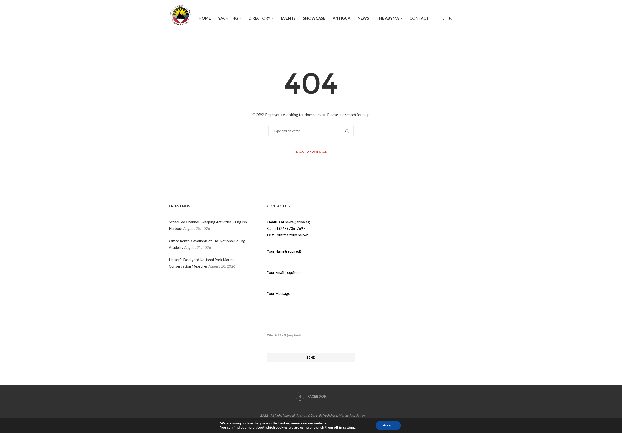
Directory (259, 18)
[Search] (442, 18)
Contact (419, 18)
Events (288, 18)
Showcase (314, 18)
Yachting (228, 18)
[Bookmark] (450, 18)
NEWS (363, 18)
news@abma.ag (297, 222)
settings (349, 427)
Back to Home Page (311, 151)
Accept (388, 425)
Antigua (341, 18)
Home (205, 18)
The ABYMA (387, 18)
